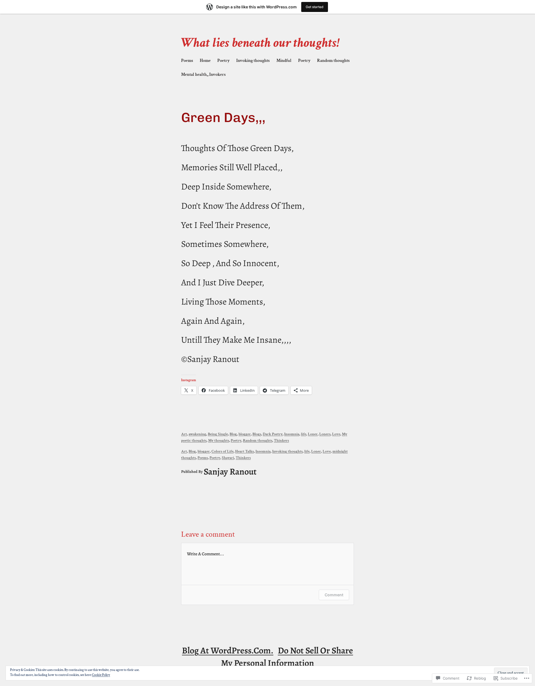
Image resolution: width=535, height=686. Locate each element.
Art (184, 434)
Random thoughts (257, 440)
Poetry (236, 440)
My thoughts (218, 440)
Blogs (256, 434)
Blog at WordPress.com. (227, 650)
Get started (315, 7)
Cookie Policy (101, 675)
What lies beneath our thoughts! (260, 43)
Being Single (218, 434)
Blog (233, 434)
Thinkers (281, 440)
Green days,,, (223, 117)
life (303, 434)
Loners (324, 434)
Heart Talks (244, 451)
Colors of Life (222, 451)
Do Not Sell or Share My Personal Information (287, 656)
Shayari (228, 457)
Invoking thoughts (287, 451)
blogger (245, 434)
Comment (334, 594)
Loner (313, 434)
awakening (197, 434)
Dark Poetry (273, 434)
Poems (203, 457)
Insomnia (291, 434)
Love (336, 434)
